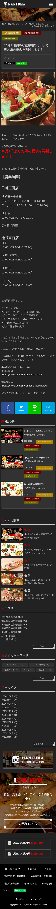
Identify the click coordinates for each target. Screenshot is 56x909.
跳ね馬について (12, 869)
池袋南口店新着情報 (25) (14, 628)
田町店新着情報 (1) (11, 632)
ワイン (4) (28, 670)
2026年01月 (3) (9, 707)
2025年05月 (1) (9, 730)
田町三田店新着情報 (11, 33)
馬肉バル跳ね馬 (28, 843)
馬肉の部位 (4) (11, 670)
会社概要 (20, 899)
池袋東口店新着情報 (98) (14, 621)
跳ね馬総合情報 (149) (12, 617)
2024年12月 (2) (9, 737)
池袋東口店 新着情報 (41, 876)
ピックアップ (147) (15, 665)
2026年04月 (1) (9, 704)
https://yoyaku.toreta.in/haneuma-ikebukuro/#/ (24, 385)
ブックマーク (48, 410)
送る (34, 410)
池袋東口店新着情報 (31, 33)
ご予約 (47, 869)
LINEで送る (21, 63)
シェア (8, 410)
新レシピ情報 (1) (10, 635)
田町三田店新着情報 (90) (14, 624)
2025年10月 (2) (9, 718)
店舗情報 (32, 869)
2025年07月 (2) (9, 726)
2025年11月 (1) (9, 715)
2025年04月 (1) (9, 733)
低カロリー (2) (45, 670)
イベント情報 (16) (41, 665)
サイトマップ (34, 899)
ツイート (21, 410)
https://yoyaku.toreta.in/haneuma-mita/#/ (21, 374)
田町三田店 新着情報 (14, 876)
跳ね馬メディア (14, 24)
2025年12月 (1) (9, 711)
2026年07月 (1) (9, 700)
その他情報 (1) (8, 639)
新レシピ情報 (30, 883)
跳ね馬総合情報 (10, 38)
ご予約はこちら (28, 823)
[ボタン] (51, 4)
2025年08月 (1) (9, 722)
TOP (4, 24)
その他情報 (46, 883)
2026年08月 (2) (9, 696)
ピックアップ (9, 58)
